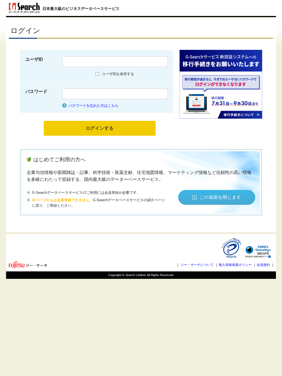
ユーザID (34, 59)
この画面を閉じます (220, 197)
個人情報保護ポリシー (235, 265)
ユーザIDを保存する (118, 74)
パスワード (36, 91)
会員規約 (263, 265)
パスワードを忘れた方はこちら (93, 105)
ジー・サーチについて (197, 265)
